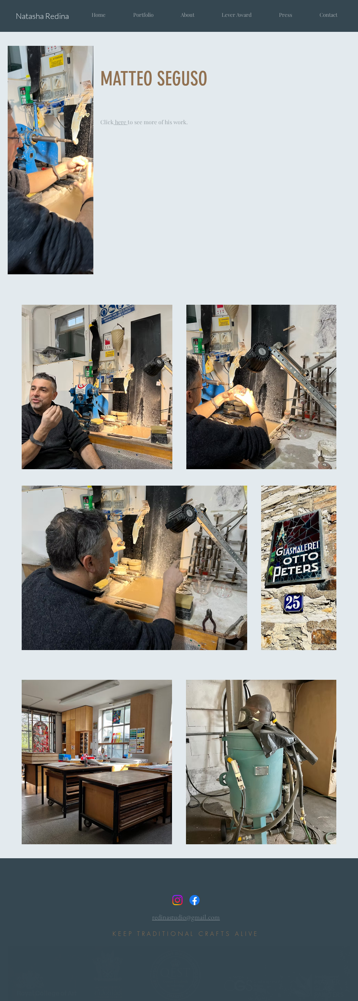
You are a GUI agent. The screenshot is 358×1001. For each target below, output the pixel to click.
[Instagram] (177, 900)
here (121, 122)
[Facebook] (194, 900)
